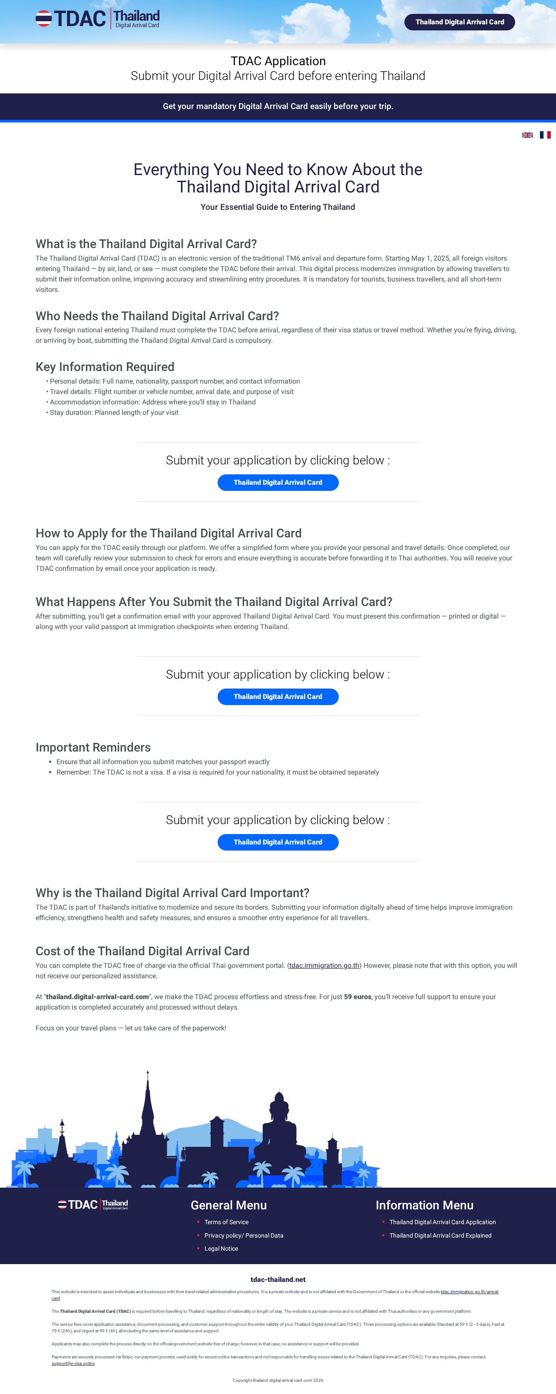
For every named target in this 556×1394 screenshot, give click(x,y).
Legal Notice (221, 1248)
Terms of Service (226, 1222)
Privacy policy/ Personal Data (244, 1235)
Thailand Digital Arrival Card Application (443, 1222)
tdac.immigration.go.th (324, 965)
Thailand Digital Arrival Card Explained (441, 1235)
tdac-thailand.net (278, 1279)
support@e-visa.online (73, 1363)
